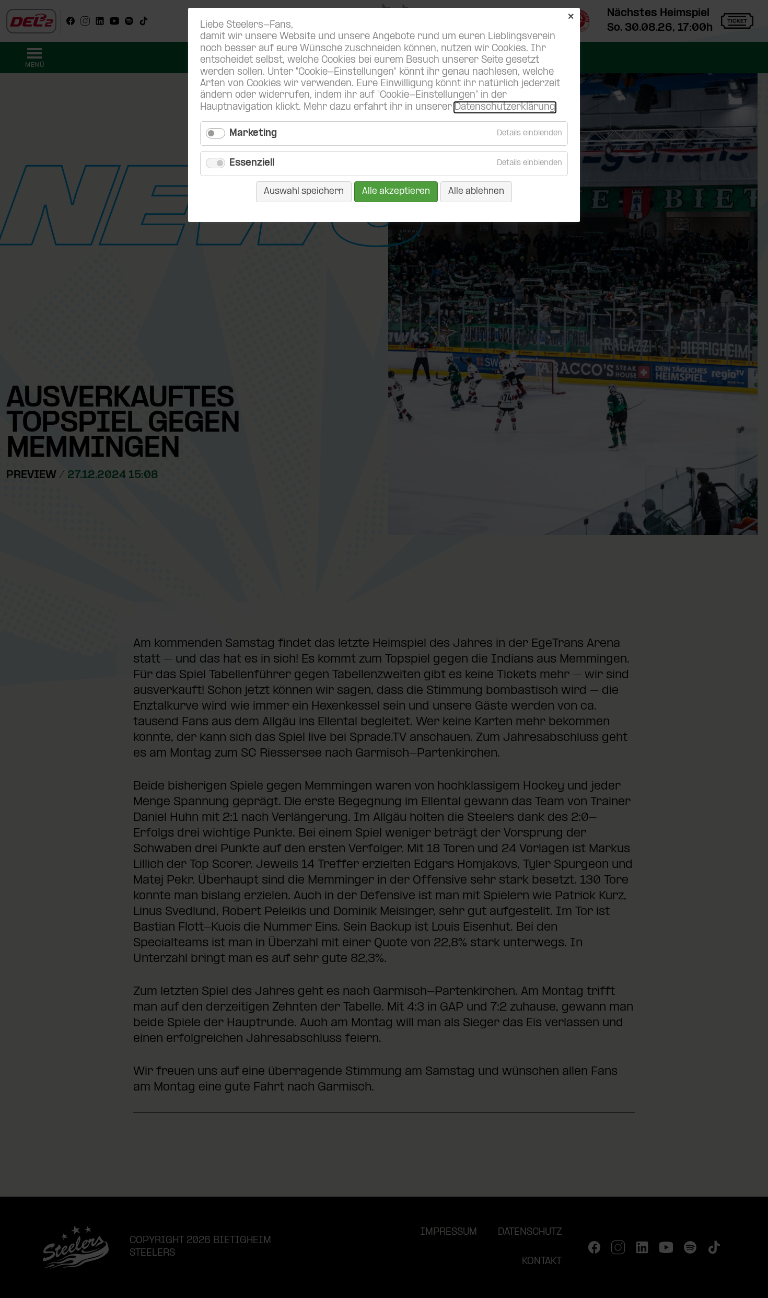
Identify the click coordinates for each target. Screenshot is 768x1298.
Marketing (253, 133)
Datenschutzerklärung (505, 107)
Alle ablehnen (476, 191)
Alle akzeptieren (396, 191)
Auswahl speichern (304, 191)
